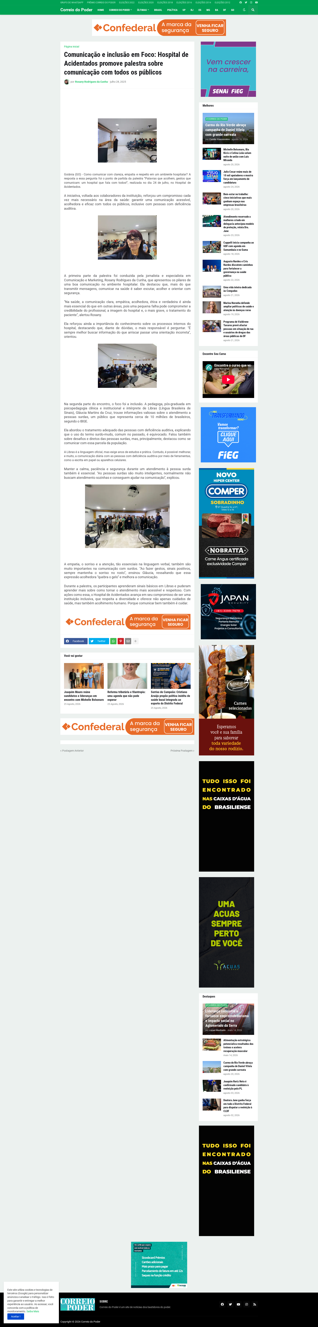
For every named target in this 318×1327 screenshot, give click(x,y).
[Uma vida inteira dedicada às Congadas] (212, 292)
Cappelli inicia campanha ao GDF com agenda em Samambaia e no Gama (238, 246)
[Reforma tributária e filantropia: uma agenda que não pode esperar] (127, 676)
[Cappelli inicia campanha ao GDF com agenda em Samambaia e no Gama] (212, 247)
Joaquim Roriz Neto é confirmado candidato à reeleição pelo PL (236, 1085)
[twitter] (246, 2)
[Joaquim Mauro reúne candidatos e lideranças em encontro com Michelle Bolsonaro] (84, 676)
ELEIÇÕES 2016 (184, 2)
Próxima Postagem (181, 750)
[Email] (128, 641)
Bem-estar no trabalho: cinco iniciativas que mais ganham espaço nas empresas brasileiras (237, 200)
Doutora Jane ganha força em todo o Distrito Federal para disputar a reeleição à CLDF (237, 1106)
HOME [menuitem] (101, 9)
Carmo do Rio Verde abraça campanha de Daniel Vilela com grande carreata (225, 130)
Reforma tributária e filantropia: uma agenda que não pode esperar (126, 696)
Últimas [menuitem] (142, 9)
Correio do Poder (76, 9)
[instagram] (251, 2)
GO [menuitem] (232, 9)
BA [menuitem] (216, 9)
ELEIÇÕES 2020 (146, 2)
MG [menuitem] (208, 9)
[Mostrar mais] (135, 641)
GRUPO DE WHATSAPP (71, 2)
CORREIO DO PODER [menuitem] (119, 9)
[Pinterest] (121, 641)
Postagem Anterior (73, 750)
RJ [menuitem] (192, 9)
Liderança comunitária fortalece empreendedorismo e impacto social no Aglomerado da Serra (227, 1018)
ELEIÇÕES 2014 (203, 2)
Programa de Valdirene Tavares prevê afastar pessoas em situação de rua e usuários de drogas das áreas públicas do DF (238, 329)
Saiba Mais (32, 1311)
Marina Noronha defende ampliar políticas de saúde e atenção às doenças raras (238, 306)
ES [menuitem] (200, 9)
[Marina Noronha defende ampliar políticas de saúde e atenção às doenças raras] (212, 307)
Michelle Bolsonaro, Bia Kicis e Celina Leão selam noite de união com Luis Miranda (237, 155)
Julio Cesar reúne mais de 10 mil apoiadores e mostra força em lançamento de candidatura (238, 177)
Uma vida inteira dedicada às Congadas (237, 289)
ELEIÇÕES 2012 (222, 2)
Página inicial (71, 46)
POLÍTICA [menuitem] (172, 9)
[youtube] (256, 2)
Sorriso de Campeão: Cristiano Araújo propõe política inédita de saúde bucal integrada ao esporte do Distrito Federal (170, 697)
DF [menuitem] (224, 9)
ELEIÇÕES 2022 (127, 2)
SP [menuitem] (184, 9)
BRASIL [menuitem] (158, 9)
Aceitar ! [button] (15, 1316)
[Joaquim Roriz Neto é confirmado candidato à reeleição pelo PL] (212, 1086)
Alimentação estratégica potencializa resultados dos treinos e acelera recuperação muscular (238, 1046)
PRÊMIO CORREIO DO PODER (101, 2)
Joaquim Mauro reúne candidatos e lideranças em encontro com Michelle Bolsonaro (84, 696)
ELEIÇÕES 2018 (165, 2)
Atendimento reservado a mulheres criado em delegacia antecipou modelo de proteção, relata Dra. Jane (238, 224)
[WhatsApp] (113, 641)
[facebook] (240, 2)
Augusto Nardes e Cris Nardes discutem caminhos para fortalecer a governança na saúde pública (238, 268)
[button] (244, 10)
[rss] (255, 1304)
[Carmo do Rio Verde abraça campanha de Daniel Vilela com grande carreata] (212, 1067)
